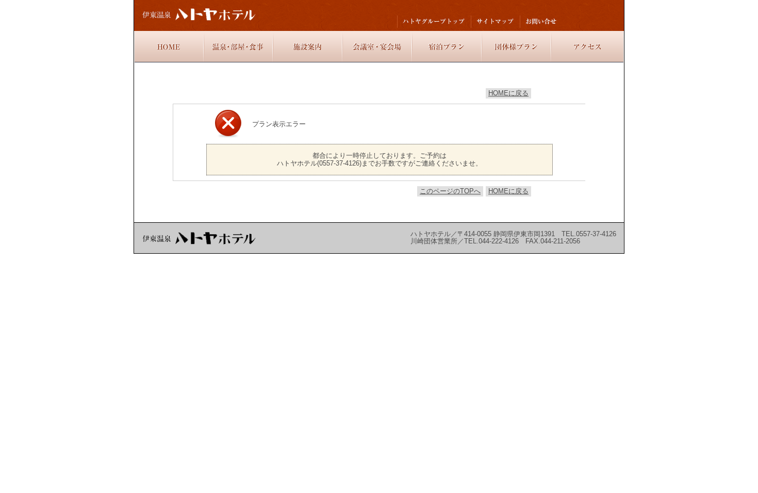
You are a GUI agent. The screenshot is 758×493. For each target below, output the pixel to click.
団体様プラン (516, 46)
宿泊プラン (447, 46)
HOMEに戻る (508, 93)
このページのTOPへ (450, 191)
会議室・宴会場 (377, 46)
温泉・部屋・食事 (238, 46)
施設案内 (307, 46)
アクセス (587, 46)
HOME (169, 46)
